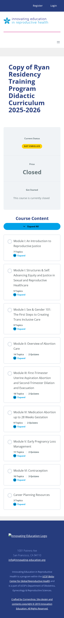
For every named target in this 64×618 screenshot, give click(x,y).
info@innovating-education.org (27, 560)
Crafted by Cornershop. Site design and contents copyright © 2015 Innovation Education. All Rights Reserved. (32, 604)
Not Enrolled (32, 146)
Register (38, 5)
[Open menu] (58, 42)
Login (53, 5)
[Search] (34, 40)
